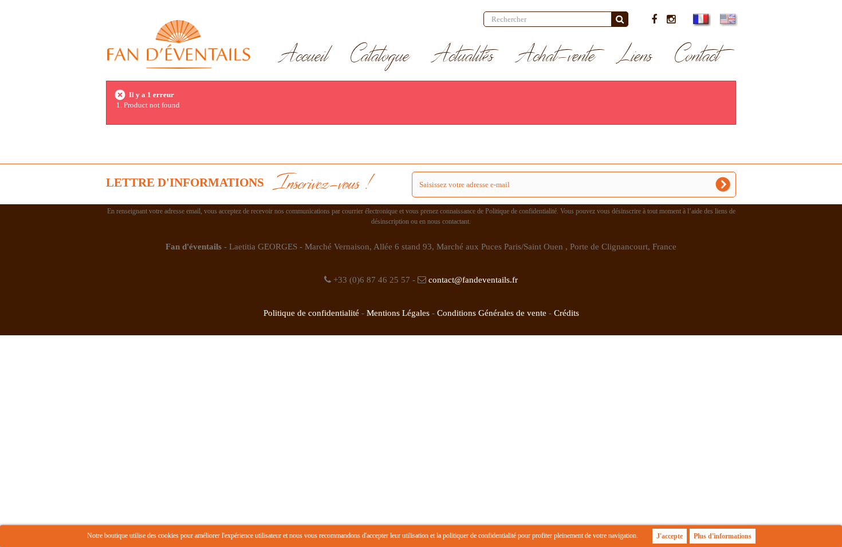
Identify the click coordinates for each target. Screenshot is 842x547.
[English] (727, 18)
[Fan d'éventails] (178, 44)
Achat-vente (556, 56)
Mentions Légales (398, 313)
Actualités (463, 56)
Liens (635, 56)
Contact (697, 56)
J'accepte (669, 536)
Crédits (566, 313)
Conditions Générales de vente (491, 313)
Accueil (304, 56)
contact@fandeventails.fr (473, 279)
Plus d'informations (722, 536)
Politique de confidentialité (311, 313)
